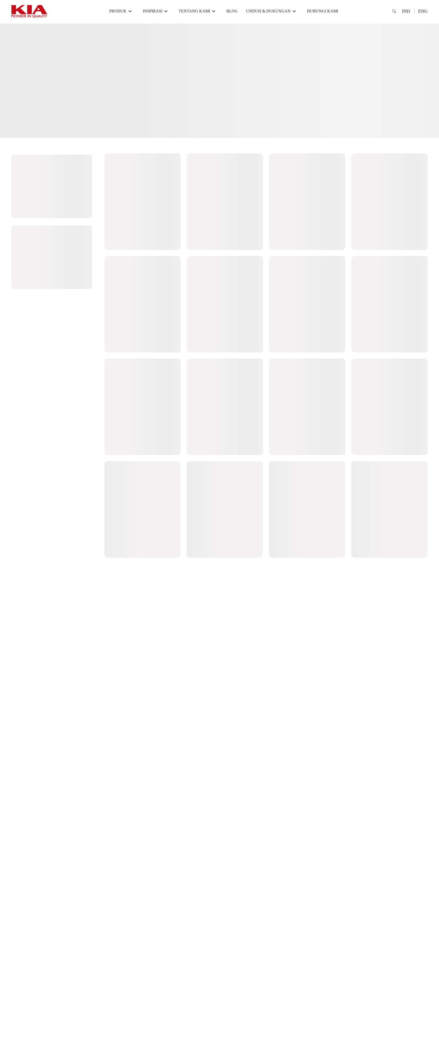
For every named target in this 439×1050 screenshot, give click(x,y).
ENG (423, 11)
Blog (232, 11)
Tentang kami (194, 11)
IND (406, 11)
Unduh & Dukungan (268, 11)
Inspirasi (152, 11)
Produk (118, 11)
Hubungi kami (322, 11)
